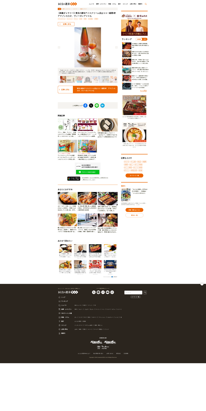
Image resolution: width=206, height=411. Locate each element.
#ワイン (75, 18)
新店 (84, 305)
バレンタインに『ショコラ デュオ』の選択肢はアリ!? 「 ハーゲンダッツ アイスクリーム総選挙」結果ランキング (87, 134)
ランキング (64, 301)
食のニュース (78, 305)
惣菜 (84, 329)
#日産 (140, 170)
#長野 (126, 164)
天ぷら (91, 309)
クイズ (80, 317)
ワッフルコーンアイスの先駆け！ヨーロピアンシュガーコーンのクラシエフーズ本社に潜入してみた (67, 157)
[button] (59, 47)
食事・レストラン (101, 4)
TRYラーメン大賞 (66, 313)
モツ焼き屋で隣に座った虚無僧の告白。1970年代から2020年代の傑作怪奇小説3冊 (87, 208)
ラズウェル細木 (88, 325)
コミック (125, 4)
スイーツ (75, 9)
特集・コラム (112, 4)
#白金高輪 (90, 18)
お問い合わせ (109, 353)
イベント (90, 305)
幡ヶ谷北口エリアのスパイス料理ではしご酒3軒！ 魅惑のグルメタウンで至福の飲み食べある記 (67, 230)
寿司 (76, 309)
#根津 (85, 18)
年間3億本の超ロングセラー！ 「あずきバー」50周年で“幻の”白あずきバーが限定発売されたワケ (107, 135)
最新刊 (140, 4)
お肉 (76, 329)
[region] (88, 55)
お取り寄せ (133, 4)
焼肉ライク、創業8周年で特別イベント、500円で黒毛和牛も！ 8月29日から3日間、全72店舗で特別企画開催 (140, 77)
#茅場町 (96, 18)
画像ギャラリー (83, 9)
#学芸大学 (134, 170)
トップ (63, 297)
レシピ (117, 317)
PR (95, 305)
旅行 (119, 4)
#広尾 (81, 18)
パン (103, 309)
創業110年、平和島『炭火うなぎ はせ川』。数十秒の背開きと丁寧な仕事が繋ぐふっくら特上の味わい (140, 61)
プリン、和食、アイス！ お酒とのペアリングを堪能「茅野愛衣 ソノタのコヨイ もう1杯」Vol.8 (67, 134)
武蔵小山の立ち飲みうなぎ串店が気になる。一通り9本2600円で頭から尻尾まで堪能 (140, 53)
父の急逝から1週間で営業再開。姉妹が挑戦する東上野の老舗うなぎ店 (140, 45)
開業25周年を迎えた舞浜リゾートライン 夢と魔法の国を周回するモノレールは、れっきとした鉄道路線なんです (140, 69)
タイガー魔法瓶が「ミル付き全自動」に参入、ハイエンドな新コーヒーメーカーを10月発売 (140, 85)
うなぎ (86, 309)
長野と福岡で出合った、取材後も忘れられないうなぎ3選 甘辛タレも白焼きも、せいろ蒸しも (107, 208)
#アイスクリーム (61, 18)
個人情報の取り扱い (98, 353)
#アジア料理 (138, 164)
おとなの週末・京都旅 (80, 321)
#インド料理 (128, 167)
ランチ (108, 309)
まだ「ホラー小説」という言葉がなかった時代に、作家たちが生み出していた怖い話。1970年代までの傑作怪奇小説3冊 (67, 208)
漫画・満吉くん (98, 325)
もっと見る (143, 90)
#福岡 (144, 161)
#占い (131, 164)
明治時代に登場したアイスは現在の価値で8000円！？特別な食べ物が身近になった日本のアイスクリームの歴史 (87, 157)
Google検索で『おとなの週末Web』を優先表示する (95, 177)
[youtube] (107, 292)
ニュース (91, 4)
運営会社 (118, 353)
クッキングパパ (78, 325)
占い (76, 317)
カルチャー (110, 317)
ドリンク (106, 329)
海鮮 (80, 329)
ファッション (102, 317)
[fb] (103, 292)
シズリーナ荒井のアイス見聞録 (64, 153)
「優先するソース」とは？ (88, 179)
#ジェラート (69, 18)
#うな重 (133, 161)
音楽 (89, 317)
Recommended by (107, 276)
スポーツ (94, 317)
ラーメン (97, 309)
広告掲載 (126, 353)
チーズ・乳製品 (98, 329)
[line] (98, 292)
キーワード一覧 (135, 297)
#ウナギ (126, 161)
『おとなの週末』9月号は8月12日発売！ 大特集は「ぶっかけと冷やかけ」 (139, 191)
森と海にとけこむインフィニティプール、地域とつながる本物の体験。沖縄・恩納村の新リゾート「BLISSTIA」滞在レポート (87, 230)
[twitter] (94, 292)
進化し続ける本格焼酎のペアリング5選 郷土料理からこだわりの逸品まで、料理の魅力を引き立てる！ (107, 230)
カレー (80, 309)
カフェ (113, 309)
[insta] (112, 292)
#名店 (139, 161)
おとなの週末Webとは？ (84, 353)
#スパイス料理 (137, 167)
